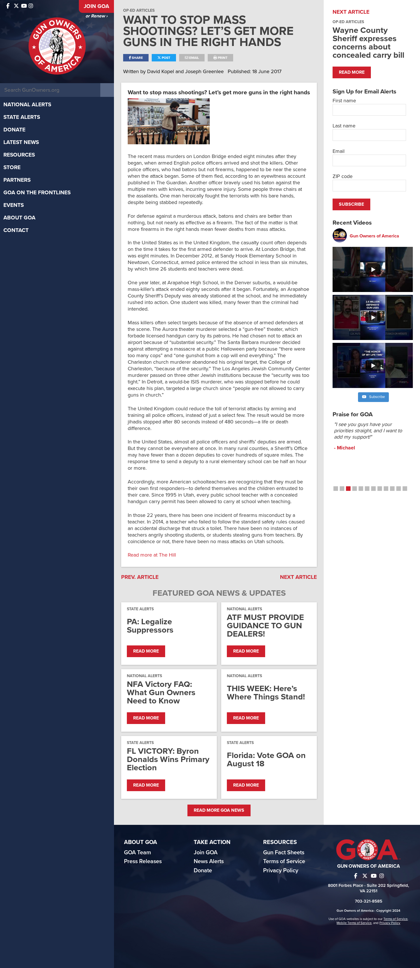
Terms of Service (284, 861)
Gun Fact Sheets (283, 852)
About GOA (19, 218)
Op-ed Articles (139, 10)
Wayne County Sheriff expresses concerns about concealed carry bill (368, 42)
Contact (16, 230)
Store (12, 167)
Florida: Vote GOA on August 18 (266, 759)
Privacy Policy (280, 870)
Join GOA (96, 6)
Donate (14, 130)
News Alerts (209, 861)
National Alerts (27, 104)
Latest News (21, 142)
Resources (19, 155)
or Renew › (96, 16)
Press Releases (143, 861)
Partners (17, 180)
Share (137, 58)
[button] (335, 488)
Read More (146, 651)
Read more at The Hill (152, 555)
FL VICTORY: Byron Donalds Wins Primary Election (168, 759)
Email (193, 58)
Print (222, 58)
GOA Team (137, 852)
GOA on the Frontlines (37, 192)
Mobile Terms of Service (354, 923)
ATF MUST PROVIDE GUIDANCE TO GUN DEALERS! (265, 625)
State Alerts (21, 117)
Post (165, 58)
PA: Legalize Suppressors (150, 625)
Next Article (298, 577)
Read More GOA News (219, 810)
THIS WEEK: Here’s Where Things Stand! (266, 692)
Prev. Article (140, 577)
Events (13, 205)
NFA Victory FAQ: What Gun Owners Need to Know (161, 692)
